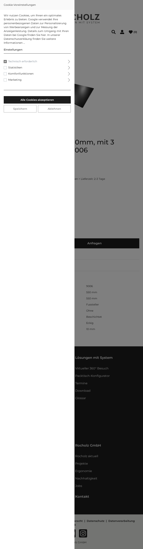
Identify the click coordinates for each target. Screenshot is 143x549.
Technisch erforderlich (22, 61)
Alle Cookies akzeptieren (37, 100)
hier (43, 35)
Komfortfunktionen (21, 73)
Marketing (15, 79)
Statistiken (15, 67)
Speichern (20, 108)
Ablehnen (54, 108)
